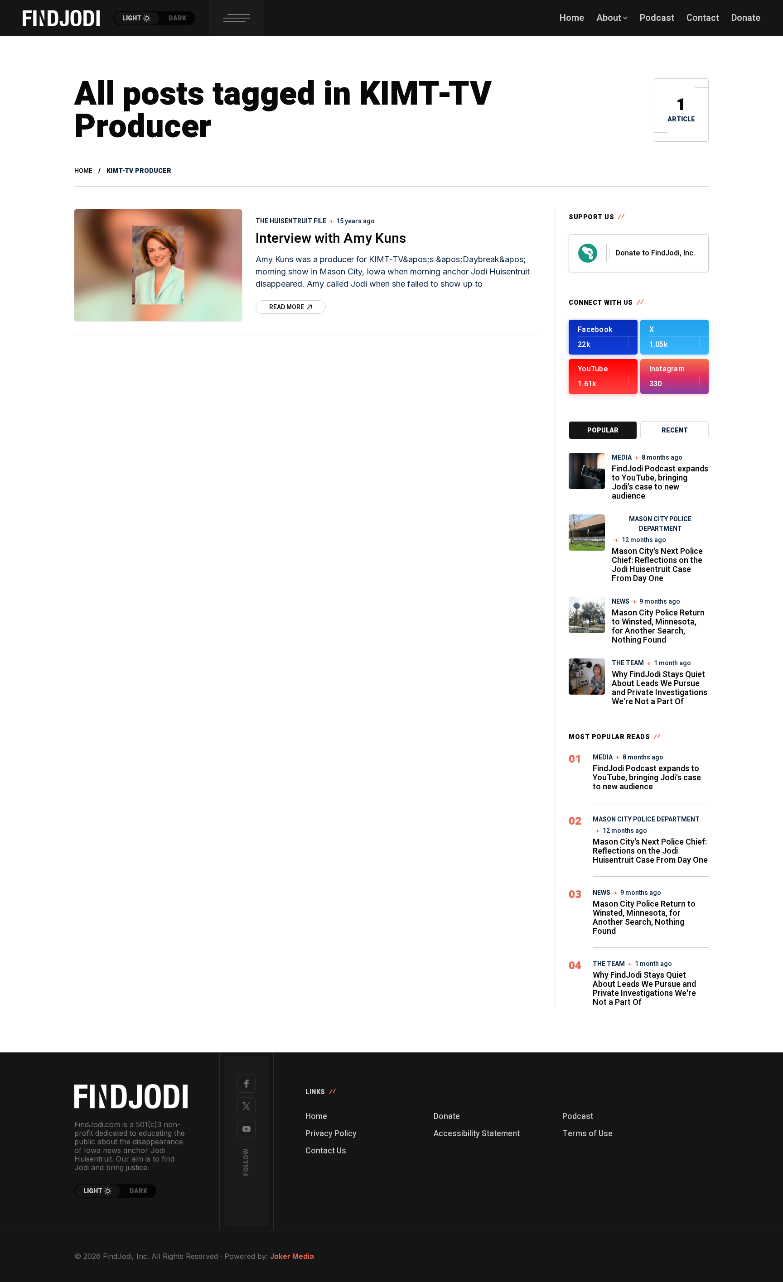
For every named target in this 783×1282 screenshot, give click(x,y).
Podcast (577, 1116)
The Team (628, 663)
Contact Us (325, 1151)
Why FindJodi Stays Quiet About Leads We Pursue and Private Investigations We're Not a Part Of (659, 688)
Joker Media (292, 1256)
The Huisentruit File (291, 221)
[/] (603, 337)
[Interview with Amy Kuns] (158, 265)
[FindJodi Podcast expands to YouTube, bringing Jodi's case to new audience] (587, 471)
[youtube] (246, 1129)
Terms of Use (587, 1134)
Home (83, 171)
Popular (603, 430)
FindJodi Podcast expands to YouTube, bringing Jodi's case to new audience (660, 482)
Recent (675, 430)
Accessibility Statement (477, 1134)
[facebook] (246, 1084)
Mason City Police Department (660, 523)
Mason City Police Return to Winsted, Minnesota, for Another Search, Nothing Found (658, 626)
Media (622, 457)
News (620, 601)
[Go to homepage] (131, 1096)
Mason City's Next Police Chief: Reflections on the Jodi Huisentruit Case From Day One (657, 565)
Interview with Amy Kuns (331, 239)
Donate (447, 1116)
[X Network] (246, 1106)
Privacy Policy (331, 1134)
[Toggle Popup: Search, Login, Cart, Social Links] (236, 18)
